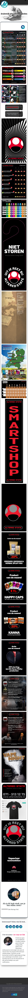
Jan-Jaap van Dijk (19, 935)
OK (14, 994)
